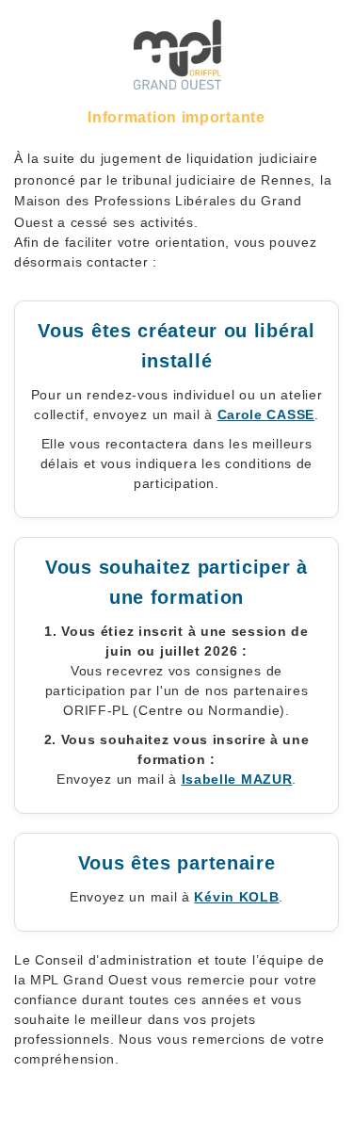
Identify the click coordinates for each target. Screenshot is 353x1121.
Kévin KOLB (236, 896)
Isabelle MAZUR (237, 779)
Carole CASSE (265, 414)
